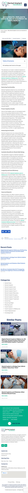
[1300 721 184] (9, 423)
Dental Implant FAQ (17, 411)
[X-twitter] (5, 445)
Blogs (5, 30)
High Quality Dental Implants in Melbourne (13, 410)
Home (2, 30)
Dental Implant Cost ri (11, 291)
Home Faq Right (9, 303)
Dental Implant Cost (10, 289)
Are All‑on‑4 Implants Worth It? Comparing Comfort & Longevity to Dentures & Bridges (12, 270)
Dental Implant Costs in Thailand (11, 413)
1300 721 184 (16, 423)
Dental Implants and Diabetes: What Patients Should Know (13, 264)
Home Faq (7, 301)
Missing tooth (9, 305)
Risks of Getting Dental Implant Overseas (13, 415)
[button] (25, 5)
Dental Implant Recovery (11, 293)
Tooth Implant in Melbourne (12, 309)
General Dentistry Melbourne (10, 417)
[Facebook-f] (2, 445)
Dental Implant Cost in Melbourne (11, 408)
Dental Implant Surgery (11, 295)
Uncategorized (9, 313)
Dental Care (8, 283)
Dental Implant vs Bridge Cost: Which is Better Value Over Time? (13, 258)
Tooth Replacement (10, 311)
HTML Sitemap (14, 419)
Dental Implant (16, 38)
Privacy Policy (6, 411)
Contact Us (5, 419)
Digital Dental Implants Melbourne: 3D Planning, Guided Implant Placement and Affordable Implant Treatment (14, 251)
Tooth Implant (9, 307)
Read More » (5, 344)
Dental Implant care (10, 287)
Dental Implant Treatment (12, 297)
